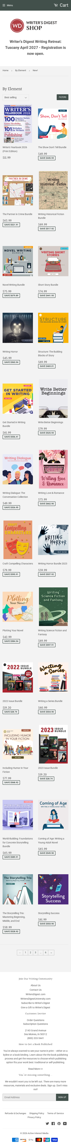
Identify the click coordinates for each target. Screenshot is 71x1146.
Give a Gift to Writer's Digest (35, 1007)
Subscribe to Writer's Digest (35, 1003)
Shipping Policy (36, 1113)
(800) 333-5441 (35, 1038)
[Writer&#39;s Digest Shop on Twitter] (47, 1124)
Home (5, 70)
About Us (35, 985)
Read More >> (35, 1068)
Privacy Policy (34, 1117)
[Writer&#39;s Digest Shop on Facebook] (53, 1124)
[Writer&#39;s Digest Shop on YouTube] (65, 1124)
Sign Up (62, 1097)
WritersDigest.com (35, 994)
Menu (10, 5)
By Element (20, 70)
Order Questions (35, 1020)
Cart (63, 5)
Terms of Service (55, 1113)
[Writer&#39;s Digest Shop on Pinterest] (59, 1124)
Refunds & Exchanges (15, 1113)
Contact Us (36, 989)
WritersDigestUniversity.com (35, 998)
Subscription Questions (35, 1024)
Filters (62, 97)
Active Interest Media (38, 1133)
